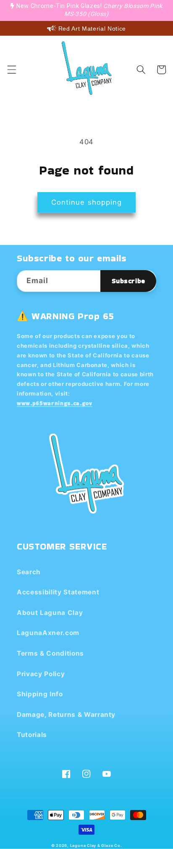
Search (29, 572)
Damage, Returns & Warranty (66, 715)
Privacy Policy (41, 674)
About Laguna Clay (50, 613)
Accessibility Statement (58, 592)
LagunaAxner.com (48, 633)
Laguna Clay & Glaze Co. (96, 845)
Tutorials (32, 735)
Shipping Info (40, 694)
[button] (11, 70)
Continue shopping (86, 202)
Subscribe (128, 280)
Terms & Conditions (50, 653)
